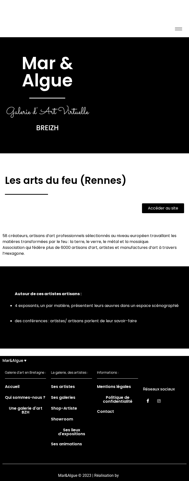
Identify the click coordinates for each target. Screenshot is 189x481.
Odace (125, 475)
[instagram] (159, 400)
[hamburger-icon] (178, 29)
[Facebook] (148, 400)
